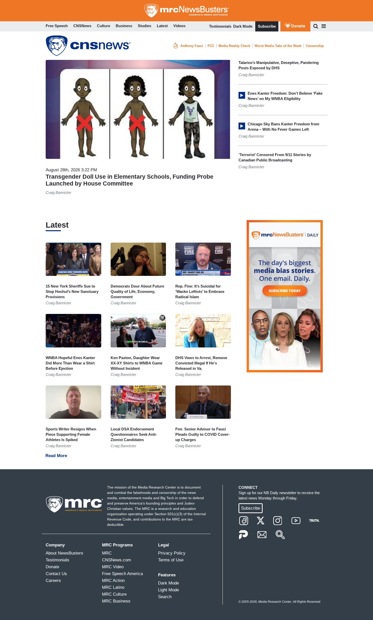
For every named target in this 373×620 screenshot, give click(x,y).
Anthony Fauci (191, 46)
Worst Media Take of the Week (278, 46)
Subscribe (267, 26)
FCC (211, 46)
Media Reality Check (234, 46)
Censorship (315, 46)
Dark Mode (242, 26)
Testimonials (220, 26)
